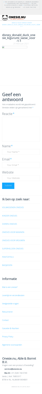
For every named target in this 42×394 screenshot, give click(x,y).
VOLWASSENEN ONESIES (13, 207)
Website (8, 172)
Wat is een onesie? (10, 287)
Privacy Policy (7, 336)
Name (7, 146)
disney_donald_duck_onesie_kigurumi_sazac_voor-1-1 (21, 25)
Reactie (8, 114)
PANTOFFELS (8, 257)
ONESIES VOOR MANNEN (13, 232)
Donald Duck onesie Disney (22, 23)
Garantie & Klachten (10, 328)
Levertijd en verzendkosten (13, 295)
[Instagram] (22, 12)
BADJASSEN (7, 265)
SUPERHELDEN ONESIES (12, 248)
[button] (39, 18)
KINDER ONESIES (9, 215)
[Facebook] (19, 12)
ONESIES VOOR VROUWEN (13, 240)
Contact (5, 320)
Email (7, 159)
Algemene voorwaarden (12, 345)
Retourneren (7, 312)
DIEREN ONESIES (9, 224)
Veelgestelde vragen (10, 303)
